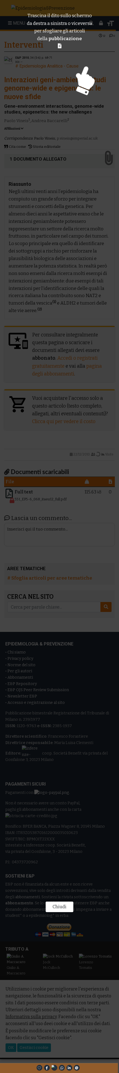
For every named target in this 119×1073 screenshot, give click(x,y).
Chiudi (59, 906)
